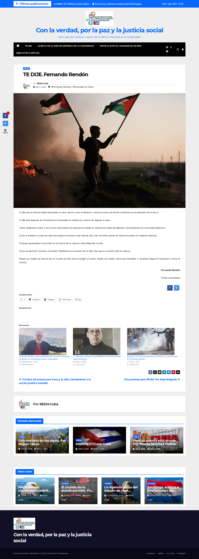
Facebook (151, 553)
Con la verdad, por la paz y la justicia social (99, 30)
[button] (178, 49)
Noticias (151, 483)
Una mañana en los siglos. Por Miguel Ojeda (42, 442)
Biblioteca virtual (28, 53)
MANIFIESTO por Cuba (93, 444)
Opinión (22, 483)
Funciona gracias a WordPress (27, 553)
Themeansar (62, 553)
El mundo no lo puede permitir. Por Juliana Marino (77, 490)
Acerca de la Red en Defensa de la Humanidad (66, 46)
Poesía (26, 68)
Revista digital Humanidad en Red (120, 46)
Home (28, 46)
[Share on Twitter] (176, 289)
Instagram (181, 553)
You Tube (170, 553)
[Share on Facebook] (170, 289)
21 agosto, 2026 (29, 496)
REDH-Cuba (42, 83)
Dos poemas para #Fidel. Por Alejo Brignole (151, 379)
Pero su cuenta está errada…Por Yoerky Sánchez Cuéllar (155, 442)
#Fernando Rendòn (61, 86)
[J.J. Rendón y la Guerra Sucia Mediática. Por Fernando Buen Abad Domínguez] (98, 341)
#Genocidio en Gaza (83, 86)
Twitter (161, 553)
